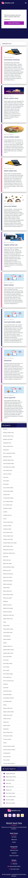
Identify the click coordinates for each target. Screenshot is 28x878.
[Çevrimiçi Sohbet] (14, 198)
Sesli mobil (6, 660)
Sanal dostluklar (7, 639)
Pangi (4, 622)
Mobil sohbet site (7, 591)
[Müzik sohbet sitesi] (14, 90)
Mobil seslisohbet (7, 584)
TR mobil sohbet (7, 739)
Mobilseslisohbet (7, 611)
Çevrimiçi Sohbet (7, 474)
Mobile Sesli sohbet (8, 608)
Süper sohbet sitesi (8, 732)
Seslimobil (5, 687)
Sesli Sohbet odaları (8, 673)
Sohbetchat (6, 729)
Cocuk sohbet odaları (8, 491)
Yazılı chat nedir (7, 756)
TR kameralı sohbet (7, 736)
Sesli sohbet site (7, 677)
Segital (5, 642)
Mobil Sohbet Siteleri (11, 776)
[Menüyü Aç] (25, 3)
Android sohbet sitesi (8, 436)
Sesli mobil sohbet (10, 793)
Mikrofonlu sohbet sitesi (9, 553)
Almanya (5, 429)
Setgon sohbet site (7, 708)
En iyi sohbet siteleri (8, 501)
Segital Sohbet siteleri (8, 649)
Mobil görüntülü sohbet (8, 567)
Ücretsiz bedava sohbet (9, 746)
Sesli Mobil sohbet (7, 663)
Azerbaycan (6, 449)
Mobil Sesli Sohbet (7, 580)
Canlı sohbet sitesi (7, 470)
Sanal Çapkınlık (6, 636)
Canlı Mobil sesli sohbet (9, 467)
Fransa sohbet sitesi (8, 522)
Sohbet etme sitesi (7, 715)
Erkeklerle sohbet (7, 508)
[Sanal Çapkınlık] (14, 390)
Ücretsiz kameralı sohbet (9, 749)
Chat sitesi (5, 477)
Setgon (5, 705)
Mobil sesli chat (7, 570)
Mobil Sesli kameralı (8, 574)
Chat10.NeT (6, 484)
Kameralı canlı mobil (8, 539)
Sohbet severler (7, 718)
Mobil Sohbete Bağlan (14, 23)
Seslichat (5, 684)
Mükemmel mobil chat (8, 615)
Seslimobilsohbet (7, 694)
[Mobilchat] (14, 352)
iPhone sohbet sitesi (8, 536)
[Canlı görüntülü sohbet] (14, 314)
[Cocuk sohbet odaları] (14, 129)
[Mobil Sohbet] (14, 277)
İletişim (14, 842)
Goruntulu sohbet (7, 525)
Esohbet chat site (7, 515)
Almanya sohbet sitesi (8, 432)
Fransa (4, 518)
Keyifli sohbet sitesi (8, 546)
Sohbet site (6, 722)
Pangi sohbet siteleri (8, 629)
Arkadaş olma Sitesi (8, 439)
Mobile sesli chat (7, 605)
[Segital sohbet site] (14, 237)
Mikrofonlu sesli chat (8, 549)
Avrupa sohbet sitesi (8, 446)
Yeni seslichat (6, 760)
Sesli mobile (6, 667)
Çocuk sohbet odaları (8, 487)
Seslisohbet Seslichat (8, 698)
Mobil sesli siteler (7, 577)
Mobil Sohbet (6, 587)
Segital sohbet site (7, 646)
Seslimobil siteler (7, 691)
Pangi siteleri (6, 625)
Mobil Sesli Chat (14, 850)
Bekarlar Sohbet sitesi (8, 460)
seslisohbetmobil (7, 701)
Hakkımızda (14, 839)
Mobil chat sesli (7, 560)
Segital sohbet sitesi (8, 653)
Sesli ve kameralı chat (8, 680)
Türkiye (5, 742)
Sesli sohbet (6, 670)
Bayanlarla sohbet (7, 456)
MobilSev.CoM (9, 3)
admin (12, 57)
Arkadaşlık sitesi (7, 443)
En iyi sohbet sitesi (7, 505)
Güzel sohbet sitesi (8, 532)
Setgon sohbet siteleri (8, 711)
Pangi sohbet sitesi (8, 632)
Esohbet (5, 511)
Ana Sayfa (14, 837)
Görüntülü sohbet (7, 529)
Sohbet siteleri (6, 725)
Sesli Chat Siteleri (7, 656)
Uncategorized (6, 753)
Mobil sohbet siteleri (8, 594)
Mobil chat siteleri (7, 563)
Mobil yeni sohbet (7, 598)
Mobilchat (5, 601)
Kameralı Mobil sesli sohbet (10, 543)
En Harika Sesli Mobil (8, 498)
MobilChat (14, 853)
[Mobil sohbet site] (14, 163)
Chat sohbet (6, 480)
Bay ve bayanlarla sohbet (9, 453)
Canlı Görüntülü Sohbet (8, 463)
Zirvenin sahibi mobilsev (9, 763)
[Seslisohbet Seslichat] (14, 52)
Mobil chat (5, 556)
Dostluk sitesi (6, 494)
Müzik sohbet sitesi (8, 618)
